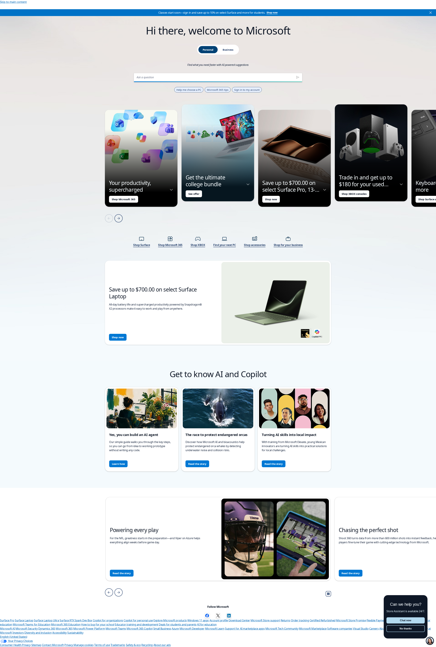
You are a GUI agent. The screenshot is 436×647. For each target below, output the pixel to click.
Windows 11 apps (198, 620)
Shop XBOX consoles (354, 193)
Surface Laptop (24, 620)
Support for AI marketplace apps (245, 628)
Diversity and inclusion (38, 633)
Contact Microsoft (53, 645)
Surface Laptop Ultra (46, 620)
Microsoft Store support (265, 620)
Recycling (147, 645)
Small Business (162, 628)
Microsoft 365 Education (66, 624)
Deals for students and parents (178, 624)
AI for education (206, 624)
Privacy (69, 645)
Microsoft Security (26, 628)
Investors (18, 633)
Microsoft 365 (64, 628)
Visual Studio (361, 628)
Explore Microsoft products (170, 620)
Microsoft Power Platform (89, 628)
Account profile (218, 620)
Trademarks (118, 645)
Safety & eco (133, 645)
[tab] (208, 49)
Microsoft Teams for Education (31, 624)
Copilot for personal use (138, 620)
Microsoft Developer (192, 628)
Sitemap (36, 645)
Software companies (339, 628)
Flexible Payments (377, 620)
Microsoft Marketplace (313, 628)
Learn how (118, 464)
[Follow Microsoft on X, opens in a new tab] (218, 615)
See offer (193, 193)
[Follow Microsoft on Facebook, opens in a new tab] (207, 615)
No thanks (406, 628)
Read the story (197, 464)
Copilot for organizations (108, 620)
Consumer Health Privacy (15, 645)
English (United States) (13, 637)
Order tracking (300, 620)
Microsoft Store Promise (351, 620)
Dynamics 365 (46, 628)
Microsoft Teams (116, 628)
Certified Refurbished (323, 620)
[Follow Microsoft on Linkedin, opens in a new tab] (229, 615)
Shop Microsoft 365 (123, 199)
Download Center (239, 620)
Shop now (272, 12)
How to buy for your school (97, 624)
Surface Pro (7, 620)
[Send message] (297, 77)
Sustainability (75, 633)
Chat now (405, 620)
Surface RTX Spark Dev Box (76, 620)
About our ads (162, 645)
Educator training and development (136, 624)
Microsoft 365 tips (217, 89)
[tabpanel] (218, 208)
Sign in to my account (247, 89)
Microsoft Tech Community (281, 628)
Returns (285, 620)
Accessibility (59, 633)
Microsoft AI (7, 628)
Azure (175, 628)
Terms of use (102, 645)
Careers (374, 628)
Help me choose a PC (188, 89)
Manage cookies (84, 645)
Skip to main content (13, 2)
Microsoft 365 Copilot (140, 628)
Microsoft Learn (214, 628)
